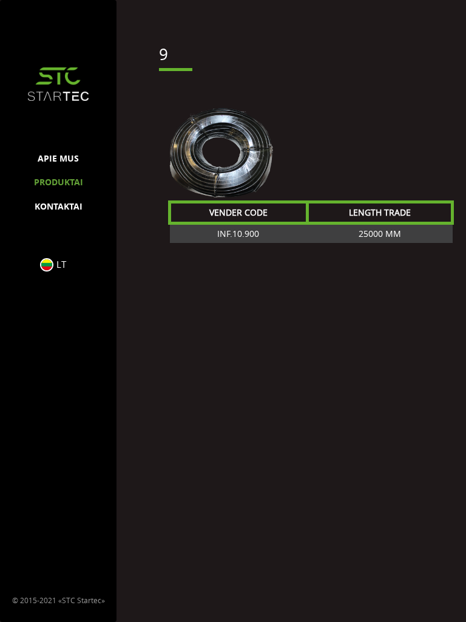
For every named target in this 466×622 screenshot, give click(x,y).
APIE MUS (58, 158)
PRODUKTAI (58, 182)
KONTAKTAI (59, 206)
